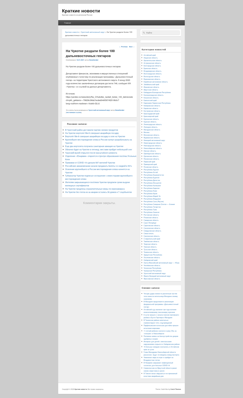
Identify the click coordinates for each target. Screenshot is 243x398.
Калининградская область (154, 95)
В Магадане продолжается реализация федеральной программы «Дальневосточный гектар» (161, 304)
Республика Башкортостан (154, 175)
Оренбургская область (152, 153)
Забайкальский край (151, 84)
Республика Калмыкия (152, 185)
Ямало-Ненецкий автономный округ (157, 276)
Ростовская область (151, 215)
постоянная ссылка (73, 112)
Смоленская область (152, 236)
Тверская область (150, 244)
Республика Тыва (150, 209)
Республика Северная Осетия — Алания (159, 204)
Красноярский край (151, 116)
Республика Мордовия (152, 199)
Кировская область (151, 108)
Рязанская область (151, 217)
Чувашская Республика (152, 270)
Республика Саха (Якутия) (154, 201)
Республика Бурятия (151, 177)
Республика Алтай (151, 172)
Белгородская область (152, 65)
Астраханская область (152, 63)
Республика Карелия (151, 188)
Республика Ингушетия (152, 183)
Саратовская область (152, 225)
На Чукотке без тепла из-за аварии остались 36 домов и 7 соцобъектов (98, 192)
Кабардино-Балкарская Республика (157, 92)
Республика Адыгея (151, 169)
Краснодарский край (151, 113)
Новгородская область (152, 145)
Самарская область (151, 220)
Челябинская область (152, 265)
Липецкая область (150, 127)
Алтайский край (150, 55)
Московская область (151, 135)
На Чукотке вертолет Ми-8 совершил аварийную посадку (92, 133)
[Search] (144, 32)
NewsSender (93, 60)
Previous (123, 47)
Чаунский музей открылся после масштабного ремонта (91, 152)
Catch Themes (175, 389)
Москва (146, 132)
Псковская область (151, 167)
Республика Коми (150, 191)
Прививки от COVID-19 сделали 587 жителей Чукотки (90, 162)
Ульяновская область (152, 257)
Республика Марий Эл (152, 196)
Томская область (150, 247)
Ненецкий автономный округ (154, 140)
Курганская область (151, 119)
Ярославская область (152, 278)
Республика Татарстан (152, 207)
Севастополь (149, 233)
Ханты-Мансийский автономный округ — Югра (161, 262)
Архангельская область (153, 60)
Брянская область (150, 68)
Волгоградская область (153, 73)
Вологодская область (152, 76)
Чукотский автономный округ (99, 110)
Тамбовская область (151, 241)
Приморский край (150, 164)
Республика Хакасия (151, 212)
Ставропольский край (152, 238)
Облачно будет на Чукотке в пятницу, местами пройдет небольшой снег (98, 149)
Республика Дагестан (152, 180)
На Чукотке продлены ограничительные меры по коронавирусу (95, 188)
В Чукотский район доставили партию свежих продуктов (91, 129)
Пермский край (149, 161)
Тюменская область (151, 252)
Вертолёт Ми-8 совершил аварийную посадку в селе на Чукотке (95, 136)
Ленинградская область (153, 124)
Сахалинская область (152, 228)
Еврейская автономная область (156, 82)
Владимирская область (152, 71)
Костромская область (152, 111)
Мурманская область (152, 137)
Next (131, 47)
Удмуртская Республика (153, 255)
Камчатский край (150, 100)
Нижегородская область (153, 143)
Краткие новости (81, 10)
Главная (67, 22)
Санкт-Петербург (150, 223)
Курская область (150, 121)
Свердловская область (152, 231)
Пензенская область (151, 159)
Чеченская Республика (152, 268)
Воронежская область (152, 79)
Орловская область (151, 156)
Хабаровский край (150, 260)
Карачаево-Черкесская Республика (157, 103)
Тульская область (150, 249)
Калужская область (151, 97)
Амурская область (151, 57)
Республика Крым (150, 193)
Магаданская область (152, 129)
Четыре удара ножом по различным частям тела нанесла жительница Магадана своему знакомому (161, 296)
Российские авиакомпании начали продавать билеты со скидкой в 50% (98, 165)
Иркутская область (151, 89)
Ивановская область (151, 87)
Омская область (150, 151)
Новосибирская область (153, 148)
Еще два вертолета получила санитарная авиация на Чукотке (94, 146)
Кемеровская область (152, 105)
